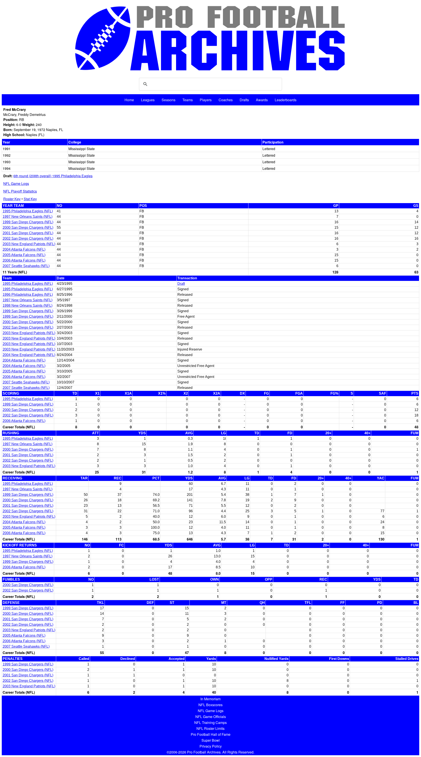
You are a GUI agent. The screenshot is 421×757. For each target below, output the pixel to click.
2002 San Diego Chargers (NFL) (28, 238)
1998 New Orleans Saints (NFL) (27, 305)
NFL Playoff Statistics (20, 191)
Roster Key (12, 198)
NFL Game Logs (16, 183)
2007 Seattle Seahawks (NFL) (26, 266)
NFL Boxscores (210, 704)
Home (129, 99)
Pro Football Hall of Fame (210, 734)
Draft (181, 283)
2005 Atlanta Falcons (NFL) (24, 255)
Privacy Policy (211, 746)
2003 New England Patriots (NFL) (29, 244)
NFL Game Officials (210, 716)
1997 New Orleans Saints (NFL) (27, 216)
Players (206, 99)
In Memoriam (210, 698)
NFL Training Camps (210, 722)
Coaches (226, 99)
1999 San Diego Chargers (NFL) (28, 222)
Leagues (148, 99)
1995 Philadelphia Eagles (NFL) (28, 211)
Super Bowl (211, 740)
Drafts (244, 99)
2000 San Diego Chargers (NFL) (28, 227)
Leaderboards (285, 99)
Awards (262, 99)
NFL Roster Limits (210, 728)
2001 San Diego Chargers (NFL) (28, 233)
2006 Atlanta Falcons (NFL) (24, 260)
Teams (187, 99)
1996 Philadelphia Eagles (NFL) (28, 294)
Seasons (168, 99)
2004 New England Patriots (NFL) (29, 355)
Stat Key (30, 198)
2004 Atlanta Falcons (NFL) (24, 249)
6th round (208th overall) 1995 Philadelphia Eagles (53, 175)
